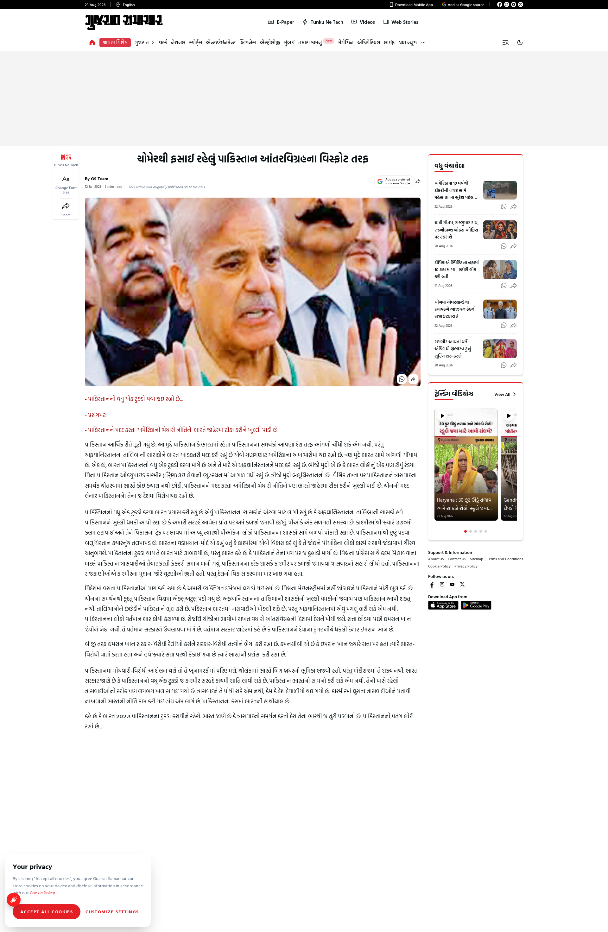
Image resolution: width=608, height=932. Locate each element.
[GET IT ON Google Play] (476, 605)
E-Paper (285, 22)
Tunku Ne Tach (327, 22)
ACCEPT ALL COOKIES (46, 911)
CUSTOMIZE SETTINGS (112, 912)
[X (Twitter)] (520, 4)
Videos (367, 22)
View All (502, 394)
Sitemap (476, 558)
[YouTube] (513, 4)
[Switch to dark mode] (520, 42)
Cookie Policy (439, 565)
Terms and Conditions (505, 558)
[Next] (516, 471)
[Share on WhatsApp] (402, 379)
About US (436, 558)
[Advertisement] (304, 98)
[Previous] (435, 471)
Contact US (457, 558)
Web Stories (404, 22)
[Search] (505, 42)
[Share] (66, 206)
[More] (423, 42)
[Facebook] (499, 4)
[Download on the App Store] (443, 605)
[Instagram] (506, 4)
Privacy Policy (466, 565)
